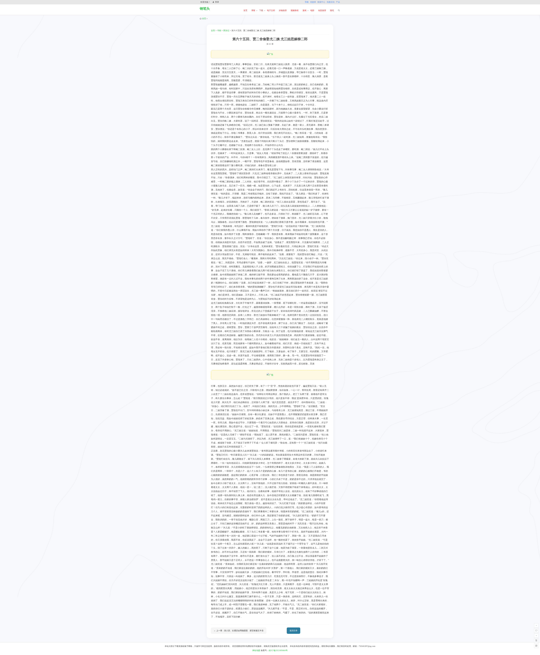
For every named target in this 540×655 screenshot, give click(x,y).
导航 (307, 2)
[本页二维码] (536, 645)
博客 (253, 10)
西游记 (226, 31)
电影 (312, 10)
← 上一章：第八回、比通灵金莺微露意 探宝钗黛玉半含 (239, 631)
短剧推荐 (322, 10)
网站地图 (256, 650)
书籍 (219, 31)
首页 (245, 10)
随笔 (332, 10)
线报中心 (321, 2)
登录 (217, 2)
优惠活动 (331, 2)
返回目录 (293, 631)
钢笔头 (205, 8)
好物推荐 (283, 10)
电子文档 (271, 10)
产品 (338, 2)
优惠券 (313, 2)
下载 (261, 10)
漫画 (304, 10)
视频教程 (295, 10)
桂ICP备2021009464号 (278, 650)
